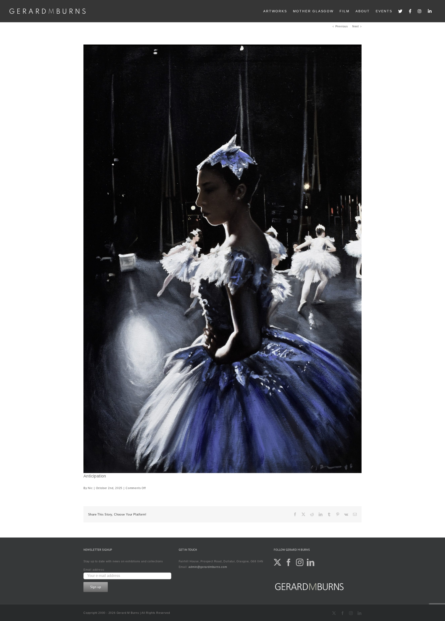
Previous (341, 26)
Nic (90, 488)
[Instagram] (420, 11)
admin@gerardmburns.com (207, 567)
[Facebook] (410, 11)
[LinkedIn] (430, 11)
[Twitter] (400, 11)
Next (355, 26)
